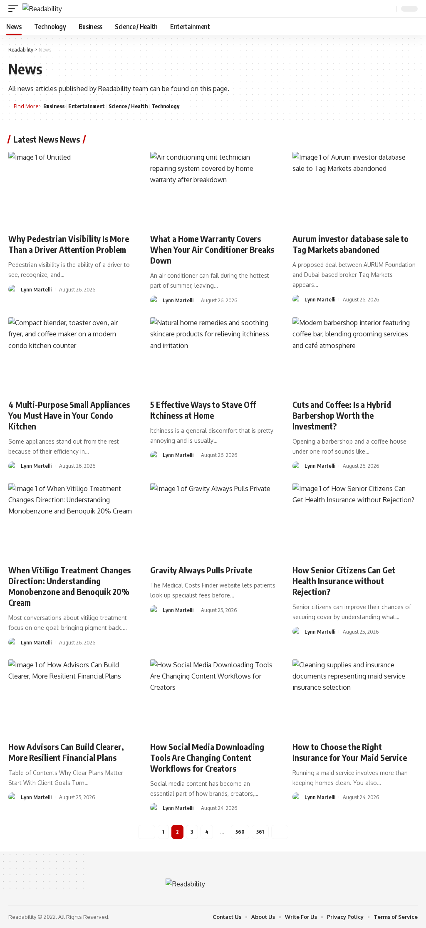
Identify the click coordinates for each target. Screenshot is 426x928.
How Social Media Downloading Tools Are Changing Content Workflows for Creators (207, 757)
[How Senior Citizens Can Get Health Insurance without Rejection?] (355, 520)
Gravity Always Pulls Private (201, 570)
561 (260, 832)
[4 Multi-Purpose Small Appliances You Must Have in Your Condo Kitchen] (71, 354)
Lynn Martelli (36, 289)
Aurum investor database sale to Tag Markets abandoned (350, 243)
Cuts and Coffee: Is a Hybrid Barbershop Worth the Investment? (341, 415)
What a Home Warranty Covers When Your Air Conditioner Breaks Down (212, 249)
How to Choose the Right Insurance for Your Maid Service (349, 752)
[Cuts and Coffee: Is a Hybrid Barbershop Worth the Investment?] (355, 354)
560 (240, 832)
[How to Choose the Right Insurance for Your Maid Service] (355, 697)
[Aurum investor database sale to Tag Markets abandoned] (355, 189)
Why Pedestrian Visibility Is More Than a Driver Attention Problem (68, 243)
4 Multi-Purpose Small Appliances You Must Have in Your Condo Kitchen (69, 415)
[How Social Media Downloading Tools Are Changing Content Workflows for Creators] (212, 697)
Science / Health (128, 106)
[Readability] (42, 9)
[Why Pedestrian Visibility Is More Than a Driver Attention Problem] (71, 189)
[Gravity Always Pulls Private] (212, 520)
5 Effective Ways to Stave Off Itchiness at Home (203, 409)
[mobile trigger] (15, 9)
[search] (389, 8)
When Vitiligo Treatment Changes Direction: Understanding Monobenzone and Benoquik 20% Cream (69, 586)
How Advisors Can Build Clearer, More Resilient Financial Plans (66, 752)
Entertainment (86, 106)
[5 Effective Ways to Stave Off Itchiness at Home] (212, 354)
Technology (165, 106)
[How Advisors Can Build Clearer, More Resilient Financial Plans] (71, 697)
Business (53, 106)
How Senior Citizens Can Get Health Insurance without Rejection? (343, 581)
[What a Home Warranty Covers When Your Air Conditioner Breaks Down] (212, 189)
